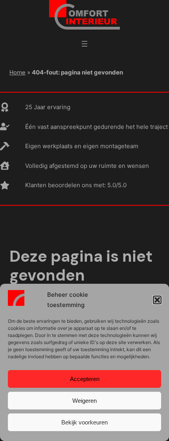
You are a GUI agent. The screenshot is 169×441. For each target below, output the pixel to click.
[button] (157, 300)
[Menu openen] (84, 43)
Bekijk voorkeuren (84, 422)
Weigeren (84, 400)
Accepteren (84, 379)
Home (17, 72)
